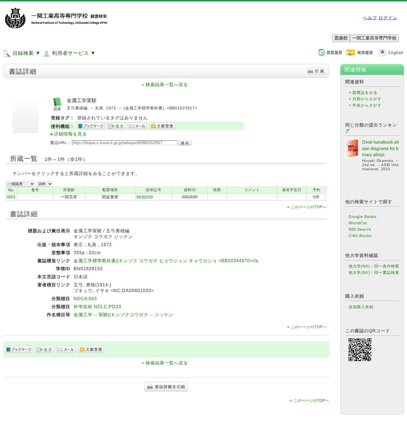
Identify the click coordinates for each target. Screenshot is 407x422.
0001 (11, 197)
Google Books (363, 216)
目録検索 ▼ (26, 53)
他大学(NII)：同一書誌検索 (374, 272)
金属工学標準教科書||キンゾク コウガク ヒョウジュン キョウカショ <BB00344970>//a (166, 260)
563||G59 (144, 197)
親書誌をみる (364, 92)
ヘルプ (370, 18)
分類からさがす (367, 99)
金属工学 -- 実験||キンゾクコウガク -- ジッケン (123, 314)
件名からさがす (367, 105)
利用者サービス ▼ (73, 53)
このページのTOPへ (308, 207)
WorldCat (358, 223)
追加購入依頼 (361, 307)
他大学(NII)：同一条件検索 (374, 266)
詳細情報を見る (70, 134)
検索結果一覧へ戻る (167, 84)
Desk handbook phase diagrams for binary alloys (380, 148)
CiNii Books (360, 235)
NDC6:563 (85, 298)
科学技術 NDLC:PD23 (97, 306)
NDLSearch (360, 229)
